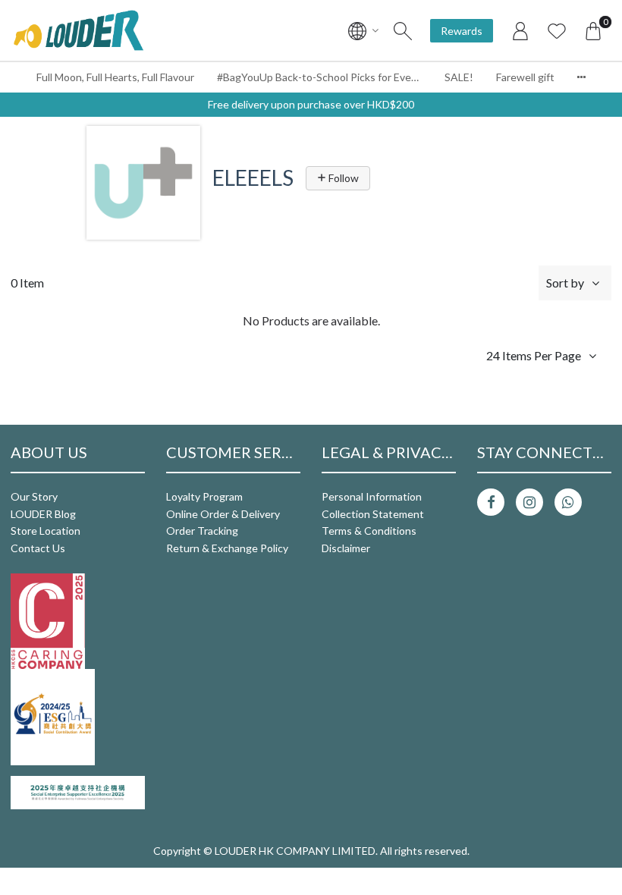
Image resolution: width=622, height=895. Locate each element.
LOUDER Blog (43, 513)
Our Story (34, 496)
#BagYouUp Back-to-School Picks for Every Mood (325, 77)
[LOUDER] (78, 30)
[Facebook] (490, 502)
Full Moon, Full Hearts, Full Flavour (115, 77)
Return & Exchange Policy (227, 548)
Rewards (461, 30)
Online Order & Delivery (223, 513)
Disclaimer (346, 548)
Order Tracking (202, 530)
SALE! (459, 77)
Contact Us (38, 548)
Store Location (45, 530)
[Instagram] (529, 502)
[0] (593, 30)
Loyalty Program (204, 496)
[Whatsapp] (568, 502)
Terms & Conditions (369, 530)
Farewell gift (525, 77)
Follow (342, 177)
